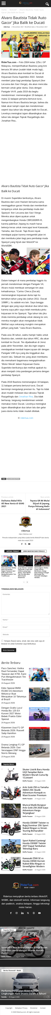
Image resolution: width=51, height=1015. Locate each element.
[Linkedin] (23, 489)
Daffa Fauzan (28, 781)
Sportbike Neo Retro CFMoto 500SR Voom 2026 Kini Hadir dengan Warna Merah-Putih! (24, 950)
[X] (10, 489)
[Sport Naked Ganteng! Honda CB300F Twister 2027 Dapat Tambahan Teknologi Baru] (11, 846)
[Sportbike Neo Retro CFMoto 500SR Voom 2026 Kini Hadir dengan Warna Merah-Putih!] (25, 943)
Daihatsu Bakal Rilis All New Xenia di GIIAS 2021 (12, 503)
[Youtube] (29, 544)
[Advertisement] (25, 152)
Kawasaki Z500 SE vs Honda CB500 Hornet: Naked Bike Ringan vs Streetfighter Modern (34, 862)
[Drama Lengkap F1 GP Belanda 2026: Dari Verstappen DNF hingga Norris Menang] (39, 751)
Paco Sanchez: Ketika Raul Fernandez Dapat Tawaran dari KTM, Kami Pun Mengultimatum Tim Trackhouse (8, 572)
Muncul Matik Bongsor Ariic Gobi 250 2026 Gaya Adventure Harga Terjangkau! (35, 808)
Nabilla (4, 997)
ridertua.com (26, 418)
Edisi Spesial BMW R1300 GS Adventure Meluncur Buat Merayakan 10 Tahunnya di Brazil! (13, 694)
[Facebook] (4, 489)
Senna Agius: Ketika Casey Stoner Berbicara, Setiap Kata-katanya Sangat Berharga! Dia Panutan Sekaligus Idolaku (41, 572)
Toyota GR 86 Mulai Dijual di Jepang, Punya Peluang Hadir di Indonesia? (39, 504)
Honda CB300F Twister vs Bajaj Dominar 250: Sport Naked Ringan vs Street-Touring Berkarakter (36, 826)
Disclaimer (33, 1008)
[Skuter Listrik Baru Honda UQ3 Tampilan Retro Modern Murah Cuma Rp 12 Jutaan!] (11, 775)
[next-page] (27, 582)
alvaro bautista (13, 479)
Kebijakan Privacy (21, 1008)
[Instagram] (17, 913)
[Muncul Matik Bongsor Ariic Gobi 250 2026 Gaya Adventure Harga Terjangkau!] (11, 811)
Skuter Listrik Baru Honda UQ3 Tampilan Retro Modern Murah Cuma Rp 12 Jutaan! (36, 773)
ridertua (7, 27)
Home (4, 9)
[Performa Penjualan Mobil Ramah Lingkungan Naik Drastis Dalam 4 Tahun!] (25, 983)
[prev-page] (24, 582)
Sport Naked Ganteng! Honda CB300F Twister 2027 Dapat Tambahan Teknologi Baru (34, 844)
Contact (43, 1008)
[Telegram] (29, 489)
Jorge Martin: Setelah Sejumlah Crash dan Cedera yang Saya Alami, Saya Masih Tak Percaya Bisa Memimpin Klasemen (25, 572)
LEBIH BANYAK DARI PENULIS (34, 551)
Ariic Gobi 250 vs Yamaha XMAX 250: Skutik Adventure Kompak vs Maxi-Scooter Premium (36, 791)
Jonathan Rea (26, 396)
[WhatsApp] (16, 489)
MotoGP (13, 9)
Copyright (8, 1008)
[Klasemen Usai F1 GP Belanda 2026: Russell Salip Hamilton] (39, 733)
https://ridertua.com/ (25, 534)
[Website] (34, 913)
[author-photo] (25, 521)
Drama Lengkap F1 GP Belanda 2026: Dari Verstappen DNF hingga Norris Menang (13, 748)
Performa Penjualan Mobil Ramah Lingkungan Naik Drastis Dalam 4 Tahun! (23, 992)
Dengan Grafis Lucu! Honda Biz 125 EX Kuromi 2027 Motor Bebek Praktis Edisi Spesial (11, 713)
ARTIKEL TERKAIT (13, 551)
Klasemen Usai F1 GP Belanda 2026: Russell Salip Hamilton (12, 730)
